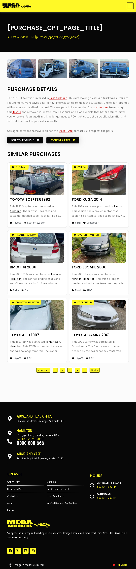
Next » (94, 370)
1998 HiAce (66, 131)
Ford (78, 223)
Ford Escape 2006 (89, 267)
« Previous (43, 370)
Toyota (17, 112)
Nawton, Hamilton (83, 279)
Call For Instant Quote (30, 439)
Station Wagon (36, 223)
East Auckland (58, 98)
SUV (89, 290)
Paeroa (118, 206)
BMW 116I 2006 (23, 267)
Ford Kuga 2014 (87, 199)
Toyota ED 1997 (24, 335)
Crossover (93, 223)
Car (27, 290)
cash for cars (100, 107)
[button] (130, 5)
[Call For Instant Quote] (9, 441)
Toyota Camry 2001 (91, 335)
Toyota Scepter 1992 (30, 199)
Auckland (15, 211)
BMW (16, 290)
